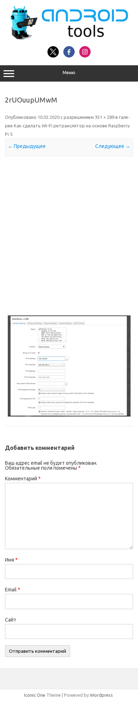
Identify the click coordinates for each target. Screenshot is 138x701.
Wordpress (101, 694)
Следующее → (112, 146)
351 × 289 (104, 117)
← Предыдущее (27, 146)
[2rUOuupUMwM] (69, 366)
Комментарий (23, 478)
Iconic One (34, 694)
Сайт (10, 620)
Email (12, 589)
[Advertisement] (69, 235)
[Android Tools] (69, 38)
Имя (11, 560)
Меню (69, 72)
